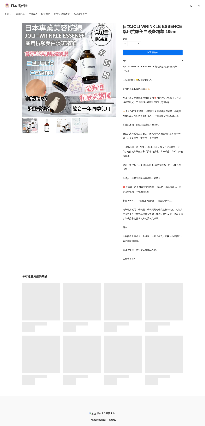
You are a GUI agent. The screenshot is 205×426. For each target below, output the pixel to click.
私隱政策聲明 (80, 14)
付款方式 (32, 14)
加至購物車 (152, 52)
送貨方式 (20, 14)
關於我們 (45, 14)
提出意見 (112, 420)
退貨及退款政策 (62, 14)
